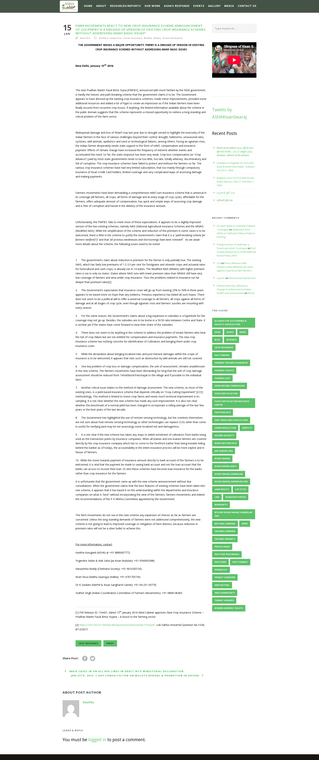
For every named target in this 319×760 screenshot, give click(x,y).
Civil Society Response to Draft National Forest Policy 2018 (236, 252)
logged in (97, 739)
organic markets (225, 538)
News (157, 38)
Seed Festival (222, 585)
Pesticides (220, 562)
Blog (217, 339)
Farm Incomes (133, 38)
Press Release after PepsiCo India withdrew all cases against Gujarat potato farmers (235, 266)
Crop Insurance (88, 643)
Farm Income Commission (230, 385)
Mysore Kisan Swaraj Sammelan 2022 (233, 514)
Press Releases (173, 38)
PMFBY (110, 643)
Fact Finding (222, 355)
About (101, 6)
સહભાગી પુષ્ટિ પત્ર (226, 192)
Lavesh (221, 278)
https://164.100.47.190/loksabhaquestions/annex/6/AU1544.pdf (116, 625)
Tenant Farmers (224, 600)
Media (229, 6)
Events (198, 6)
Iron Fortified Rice (226, 443)
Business (231, 339)
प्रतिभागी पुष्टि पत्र (225, 200)
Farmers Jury (222, 378)
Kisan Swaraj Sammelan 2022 (231, 481)
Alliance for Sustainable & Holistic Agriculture (231, 322)
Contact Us (247, 6)
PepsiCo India (222, 546)
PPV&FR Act (221, 569)
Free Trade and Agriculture (231, 420)
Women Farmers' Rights (229, 608)
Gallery (214, 6)
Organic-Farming (225, 531)
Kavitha (85, 38)
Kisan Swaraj (222, 458)
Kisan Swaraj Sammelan (229, 474)
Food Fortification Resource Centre (232, 403)
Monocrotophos (235, 497)
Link (217, 497)
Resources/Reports (125, 6)
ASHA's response (110, 38)
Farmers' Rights (224, 370)
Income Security (224, 435)
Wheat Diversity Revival (242, 278)
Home (88, 6)
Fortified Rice (223, 412)
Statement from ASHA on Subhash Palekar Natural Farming (236, 233)
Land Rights (222, 489)
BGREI (243, 332)
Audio (230, 332)
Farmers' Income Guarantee (231, 362)
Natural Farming (225, 523)
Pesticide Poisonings (227, 554)
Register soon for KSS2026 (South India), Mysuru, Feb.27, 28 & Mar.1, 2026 (235, 181)
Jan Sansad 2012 (224, 450)
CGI (219, 263)
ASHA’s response (177, 6)
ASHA (217, 332)
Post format (240, 562)
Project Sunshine (225, 577)
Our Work (152, 6)
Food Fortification (226, 393)
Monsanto (221, 504)
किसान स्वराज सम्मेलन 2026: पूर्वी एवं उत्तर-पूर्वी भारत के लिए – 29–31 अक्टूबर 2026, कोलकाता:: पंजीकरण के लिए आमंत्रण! (235, 151)
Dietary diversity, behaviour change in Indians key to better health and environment (234, 289)
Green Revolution (225, 427)
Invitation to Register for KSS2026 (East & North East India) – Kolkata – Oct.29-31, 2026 (236, 166)
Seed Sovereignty (225, 592)
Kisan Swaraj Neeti (226, 466)
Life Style (240, 489)
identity (247, 427)
